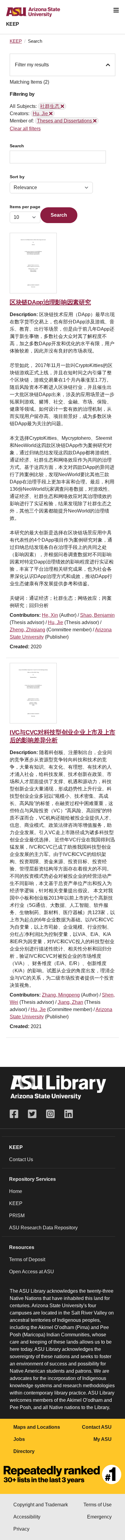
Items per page (25, 207)
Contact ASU (97, 1427)
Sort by (17, 177)
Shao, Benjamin (97, 615)
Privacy (21, 1529)
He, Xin (50, 615)
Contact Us (21, 1159)
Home (15, 1191)
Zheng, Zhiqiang (27, 629)
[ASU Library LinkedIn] (68, 1114)
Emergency (99, 1516)
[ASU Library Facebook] (16, 1114)
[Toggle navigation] (116, 10)
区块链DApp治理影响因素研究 (50, 302)
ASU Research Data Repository (43, 1227)
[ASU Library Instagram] (50, 1114)
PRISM (17, 1215)
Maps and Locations (36, 1427)
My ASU (102, 1439)
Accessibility (26, 1516)
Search (17, 146)
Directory (24, 1451)
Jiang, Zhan (70, 1002)
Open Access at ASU (31, 1271)
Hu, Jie (55, 622)
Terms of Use (97, 1504)
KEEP (12, 24)
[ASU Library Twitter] (32, 1114)
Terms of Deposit (27, 1259)
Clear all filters (25, 128)
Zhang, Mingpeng (61, 994)
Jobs (19, 1439)
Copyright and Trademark (40, 1504)
